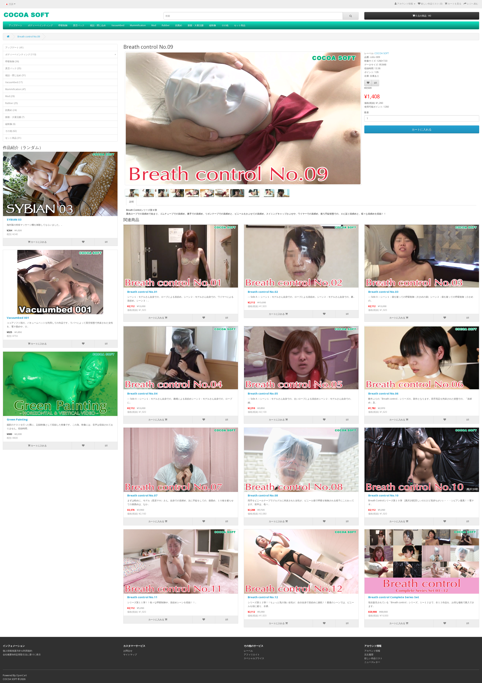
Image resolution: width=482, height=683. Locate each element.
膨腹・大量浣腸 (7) (14, 117)
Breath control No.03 (383, 292)
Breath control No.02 (263, 292)
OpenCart (21, 675)
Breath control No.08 (263, 495)
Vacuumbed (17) (14, 82)
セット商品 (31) (13, 138)
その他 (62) (11, 131)
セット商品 (239, 25)
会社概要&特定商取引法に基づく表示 (22, 654)
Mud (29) (9, 96)
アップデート (15, 25)
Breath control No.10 (383, 495)
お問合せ (127, 650)
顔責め (178, 25)
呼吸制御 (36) (12, 61)
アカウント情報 (372, 650)
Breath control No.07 (142, 495)
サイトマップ (130, 654)
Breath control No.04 (142, 393)
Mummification (138, 25)
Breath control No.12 (263, 597)
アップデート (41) (14, 47)
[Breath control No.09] (243, 118)
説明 (131, 201)
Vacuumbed (117, 25)
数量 (366, 112)
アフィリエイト (252, 654)
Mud (153, 25)
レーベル (248, 650)
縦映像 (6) (10, 124)
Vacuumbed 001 (18, 317)
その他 (225, 25)
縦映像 (212, 25)
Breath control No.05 (263, 393)
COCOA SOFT (381, 53)
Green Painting (17, 419)
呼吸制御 (62, 25)
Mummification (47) (15, 89)
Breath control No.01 (142, 292)
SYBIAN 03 (14, 219)
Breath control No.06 (383, 393)
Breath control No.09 (29, 36)
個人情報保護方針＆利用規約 (17, 650)
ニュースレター (372, 662)
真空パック (78, 25)
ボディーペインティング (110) (60, 54)
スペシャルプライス (254, 658)
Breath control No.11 (142, 597)
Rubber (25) (11, 103)
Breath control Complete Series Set (393, 597)
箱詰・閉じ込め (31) (15, 75)
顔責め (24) (11, 110)
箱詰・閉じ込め (98, 25)
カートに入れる (422, 129)
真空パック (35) (13, 68)
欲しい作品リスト (373, 658)
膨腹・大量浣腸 (196, 25)
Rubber (166, 25)
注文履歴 (368, 654)
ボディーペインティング (40, 25)
